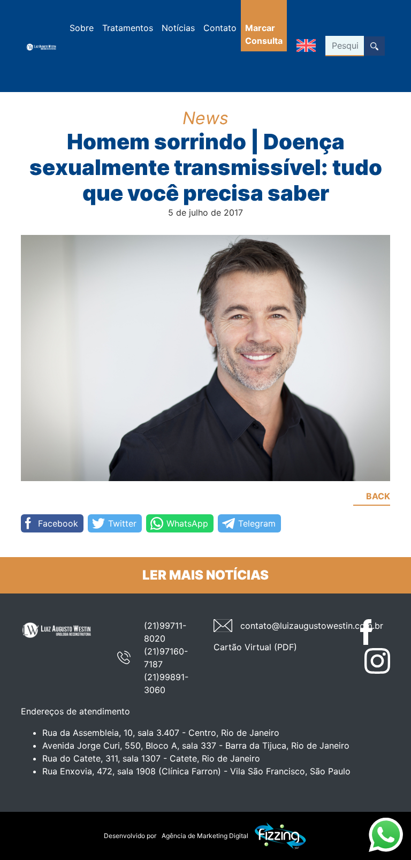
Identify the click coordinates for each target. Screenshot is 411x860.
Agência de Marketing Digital (205, 836)
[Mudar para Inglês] (306, 46)
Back (378, 496)
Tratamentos (127, 27)
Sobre (82, 27)
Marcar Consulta (264, 34)
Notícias (178, 27)
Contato (220, 27)
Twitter (122, 523)
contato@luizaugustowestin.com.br (311, 625)
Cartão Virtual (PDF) (255, 647)
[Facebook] (373, 632)
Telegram (257, 523)
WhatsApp (187, 523)
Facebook (58, 523)
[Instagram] (377, 661)
